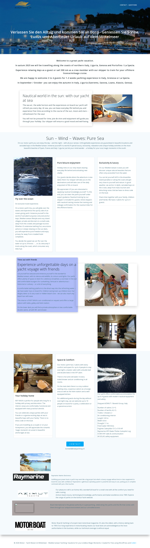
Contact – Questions (128, 5)
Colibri (133, 543)
